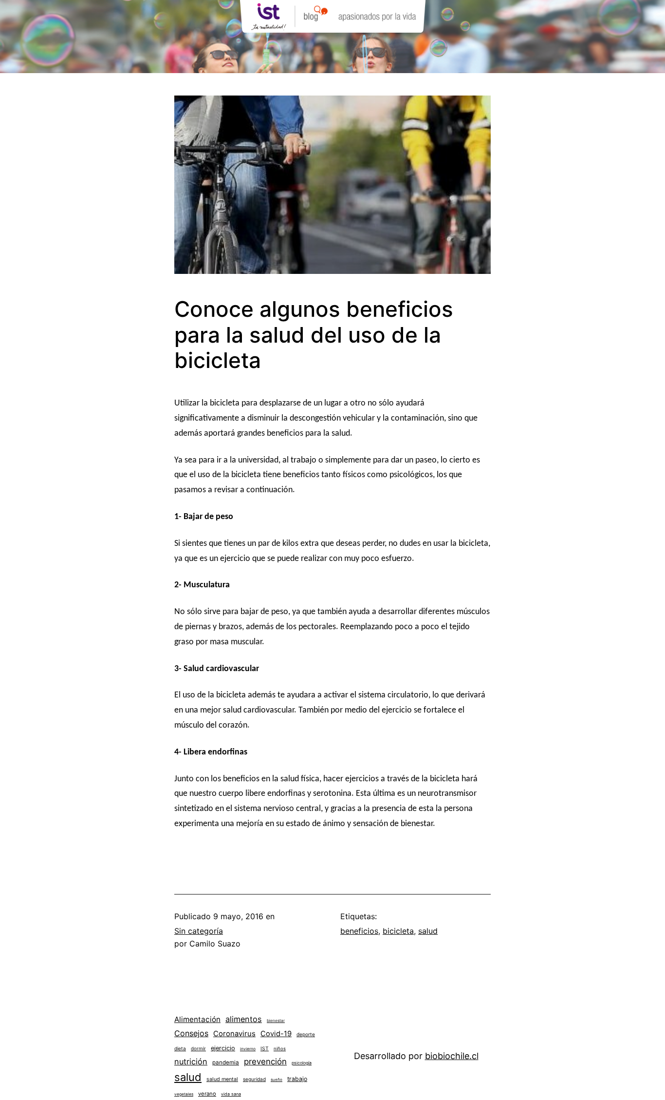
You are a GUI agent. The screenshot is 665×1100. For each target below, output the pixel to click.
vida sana (231, 1094)
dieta (180, 1048)
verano (207, 1093)
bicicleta (398, 931)
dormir (198, 1048)
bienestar (276, 1020)
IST (264, 1048)
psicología (302, 1062)
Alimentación (197, 1019)
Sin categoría (198, 931)
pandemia (225, 1062)
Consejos (191, 1033)
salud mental (222, 1079)
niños (280, 1048)
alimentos (243, 1019)
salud (428, 931)
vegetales (183, 1094)
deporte (305, 1034)
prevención (265, 1061)
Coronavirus (234, 1033)
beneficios (359, 931)
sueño (276, 1079)
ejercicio (223, 1048)
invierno (248, 1048)
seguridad (254, 1079)
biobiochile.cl (452, 1056)
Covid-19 (276, 1033)
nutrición (190, 1061)
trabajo (297, 1078)
